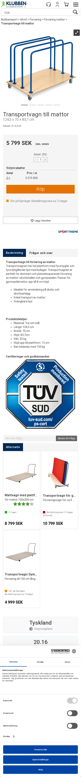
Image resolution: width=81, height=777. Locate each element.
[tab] (14, 253)
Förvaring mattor (54, 19)
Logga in (57, 4)
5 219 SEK (31, 178)
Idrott (23, 19)
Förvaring (35, 19)
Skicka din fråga (66, 438)
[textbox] (29, 438)
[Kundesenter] (49, 4)
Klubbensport (9, 19)
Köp (41, 189)
